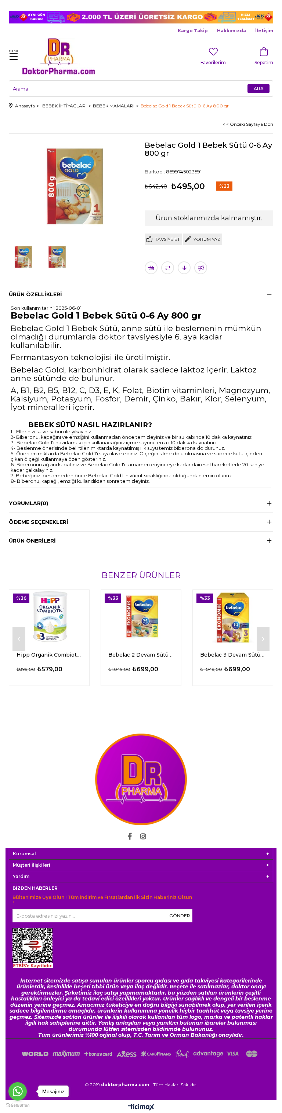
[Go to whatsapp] (17, 1091)
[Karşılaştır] (167, 267)
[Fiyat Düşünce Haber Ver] (184, 267)
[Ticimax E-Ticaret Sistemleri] (141, 1108)
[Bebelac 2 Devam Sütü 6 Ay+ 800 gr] (141, 616)
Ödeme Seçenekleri (38, 522)
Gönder (179, 915)
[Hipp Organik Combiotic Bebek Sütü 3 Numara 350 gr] (49, 616)
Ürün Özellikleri (35, 294)
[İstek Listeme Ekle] (151, 267)
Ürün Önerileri (32, 540)
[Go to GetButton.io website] (17, 1105)
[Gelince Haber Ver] (200, 267)
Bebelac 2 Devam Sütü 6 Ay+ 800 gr (141, 654)
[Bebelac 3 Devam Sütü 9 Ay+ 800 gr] (233, 616)
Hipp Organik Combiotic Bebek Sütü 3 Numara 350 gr (49, 654)
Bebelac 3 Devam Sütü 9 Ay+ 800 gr (232, 654)
